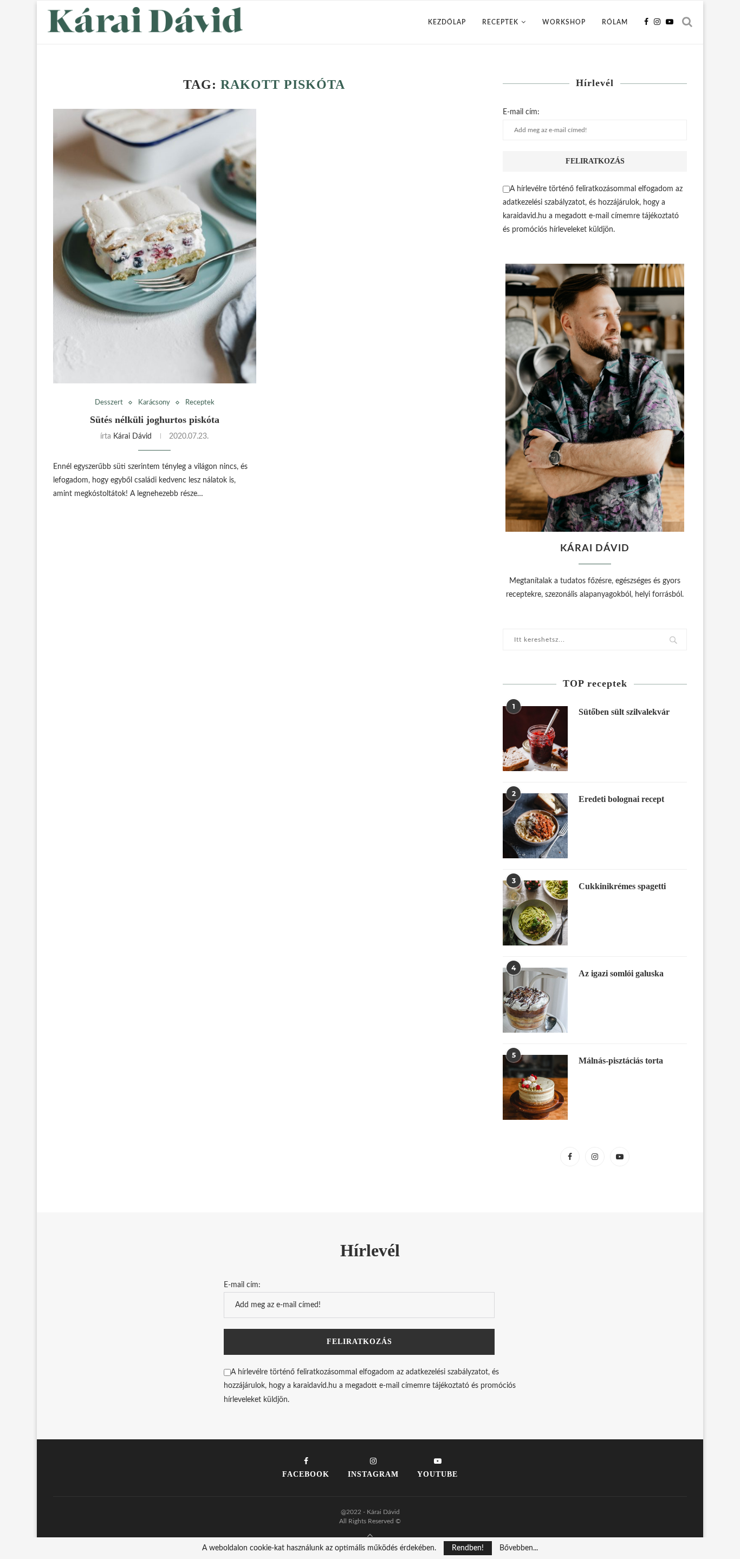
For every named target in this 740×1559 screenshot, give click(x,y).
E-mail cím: (521, 112)
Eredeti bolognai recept (621, 799)
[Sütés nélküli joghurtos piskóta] (154, 246)
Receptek (500, 22)
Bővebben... (518, 1548)
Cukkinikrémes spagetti (622, 886)
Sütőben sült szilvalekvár (624, 711)
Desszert (109, 402)
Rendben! (468, 1548)
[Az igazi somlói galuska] (535, 1000)
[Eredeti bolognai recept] (535, 825)
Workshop (564, 22)
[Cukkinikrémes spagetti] (535, 912)
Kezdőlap (447, 22)
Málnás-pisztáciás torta (621, 1060)
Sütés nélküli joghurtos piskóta (154, 419)
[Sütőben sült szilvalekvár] (535, 738)
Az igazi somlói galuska (621, 973)
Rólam (615, 22)
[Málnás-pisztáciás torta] (535, 1087)
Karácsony (154, 402)
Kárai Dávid (132, 436)
